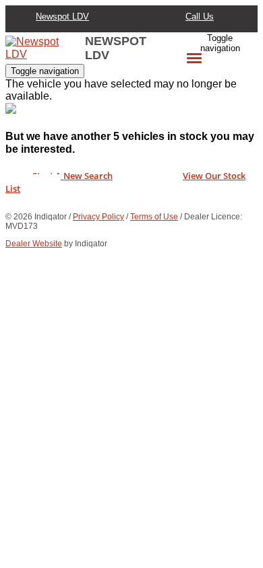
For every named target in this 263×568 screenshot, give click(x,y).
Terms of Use (154, 216)
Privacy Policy (98, 216)
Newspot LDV (62, 16)
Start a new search (72, 176)
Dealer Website (33, 243)
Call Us (199, 16)
